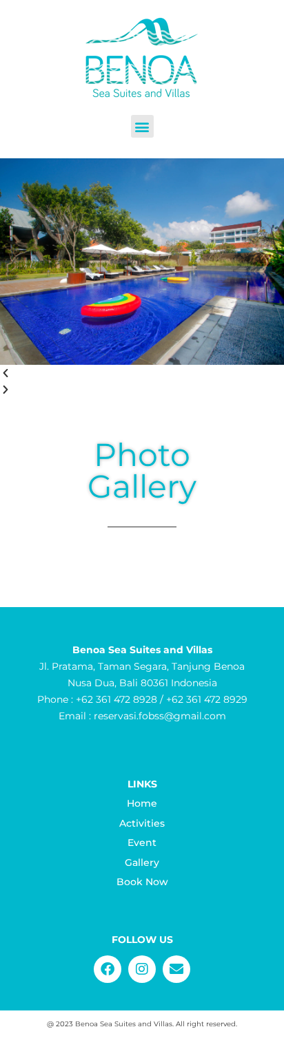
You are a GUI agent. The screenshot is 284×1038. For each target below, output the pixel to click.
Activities (142, 823)
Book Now (142, 882)
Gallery (142, 862)
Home (142, 803)
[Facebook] (107, 969)
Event (142, 842)
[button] (142, 126)
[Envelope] (176, 969)
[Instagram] (142, 969)
